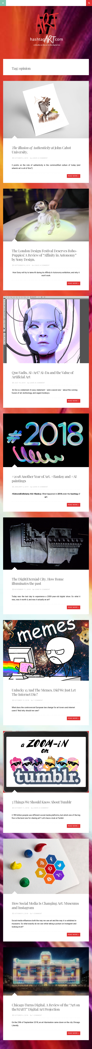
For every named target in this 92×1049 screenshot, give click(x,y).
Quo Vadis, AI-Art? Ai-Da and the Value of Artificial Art (42, 374)
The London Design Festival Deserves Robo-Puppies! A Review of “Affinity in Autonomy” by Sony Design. (44, 255)
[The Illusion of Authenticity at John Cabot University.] (46, 109)
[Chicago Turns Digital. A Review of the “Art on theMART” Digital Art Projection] (46, 971)
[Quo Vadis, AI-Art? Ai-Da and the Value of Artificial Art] (46, 329)
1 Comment (38, 700)
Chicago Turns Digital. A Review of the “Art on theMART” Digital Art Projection (46, 1007)
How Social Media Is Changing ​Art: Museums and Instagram (45, 905)
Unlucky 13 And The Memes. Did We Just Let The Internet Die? (44, 692)
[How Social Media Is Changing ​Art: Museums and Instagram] (46, 866)
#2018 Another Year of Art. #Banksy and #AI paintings (44, 478)
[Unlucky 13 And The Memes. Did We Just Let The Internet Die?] (46, 650)
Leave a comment (40, 158)
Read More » (73, 176)
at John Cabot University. (41, 149)
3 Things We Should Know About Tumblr (42, 802)
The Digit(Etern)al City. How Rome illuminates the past (38, 581)
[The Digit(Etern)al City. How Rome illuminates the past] (46, 543)
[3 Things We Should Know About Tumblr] (46, 762)
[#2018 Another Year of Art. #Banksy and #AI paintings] (46, 440)
